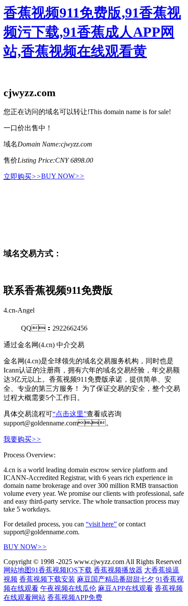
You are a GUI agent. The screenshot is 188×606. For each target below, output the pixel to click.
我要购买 (22, 439)
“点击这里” (69, 414)
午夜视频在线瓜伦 (68, 588)
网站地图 (17, 570)
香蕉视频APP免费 (74, 597)
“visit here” (101, 524)
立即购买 (22, 176)
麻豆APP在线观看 (125, 588)
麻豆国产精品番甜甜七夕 (115, 579)
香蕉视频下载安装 (47, 579)
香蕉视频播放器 (118, 570)
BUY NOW (62, 176)
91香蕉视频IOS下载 (61, 570)
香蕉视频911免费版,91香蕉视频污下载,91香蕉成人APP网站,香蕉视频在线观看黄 (92, 32)
